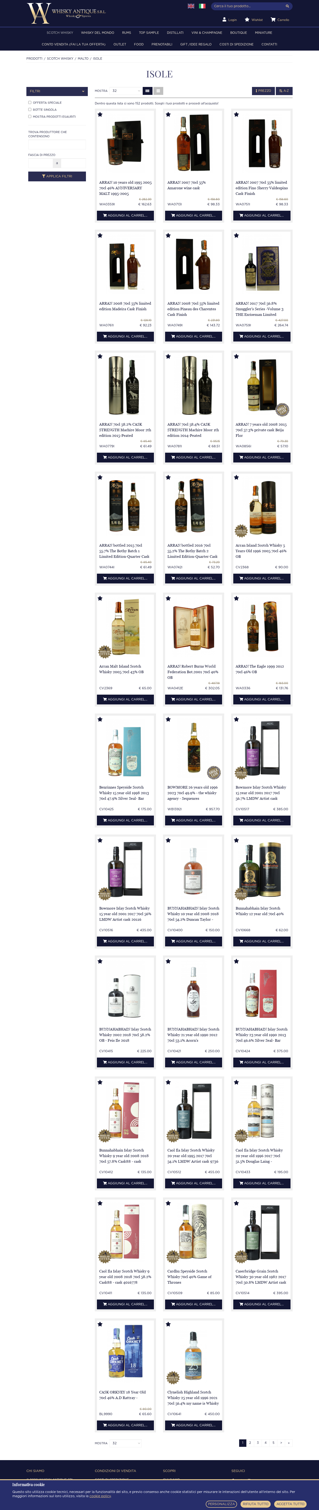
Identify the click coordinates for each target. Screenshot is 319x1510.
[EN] (191, 6)
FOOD (139, 44)
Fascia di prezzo (41, 155)
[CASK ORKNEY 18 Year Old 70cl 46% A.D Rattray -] (125, 1353)
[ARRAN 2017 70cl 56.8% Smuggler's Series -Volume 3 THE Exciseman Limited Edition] (262, 264)
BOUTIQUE (238, 32)
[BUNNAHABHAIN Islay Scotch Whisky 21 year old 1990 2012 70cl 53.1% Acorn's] (194, 990)
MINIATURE (263, 32)
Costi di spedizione (237, 44)
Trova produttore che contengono (47, 134)
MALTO (83, 58)
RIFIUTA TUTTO (256, 1504)
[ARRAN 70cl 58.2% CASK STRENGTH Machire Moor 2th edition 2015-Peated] (125, 385)
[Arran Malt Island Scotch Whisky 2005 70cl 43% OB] (125, 627)
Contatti (269, 44)
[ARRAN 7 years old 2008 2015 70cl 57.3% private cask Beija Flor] (262, 385)
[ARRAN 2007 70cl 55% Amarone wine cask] (193, 143)
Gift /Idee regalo (196, 44)
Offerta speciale (47, 102)
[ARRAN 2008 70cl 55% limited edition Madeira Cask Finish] (125, 264)
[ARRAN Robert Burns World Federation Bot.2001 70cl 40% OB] (194, 627)
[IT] (202, 6)
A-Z (286, 90)
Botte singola (45, 109)
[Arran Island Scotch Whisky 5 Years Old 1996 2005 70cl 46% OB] (262, 506)
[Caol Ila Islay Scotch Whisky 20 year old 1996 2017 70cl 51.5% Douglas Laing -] (262, 1111)
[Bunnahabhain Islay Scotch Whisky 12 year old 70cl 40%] (262, 869)
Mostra (101, 91)
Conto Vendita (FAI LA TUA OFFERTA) (74, 44)
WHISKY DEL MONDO (97, 32)
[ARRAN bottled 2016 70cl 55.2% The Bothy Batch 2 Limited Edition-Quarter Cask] (193, 506)
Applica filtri (58, 176)
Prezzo (264, 90)
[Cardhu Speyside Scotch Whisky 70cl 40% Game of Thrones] (193, 1232)
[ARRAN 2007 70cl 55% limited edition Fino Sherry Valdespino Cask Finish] (262, 143)
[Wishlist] (104, 114)
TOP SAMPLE (149, 32)
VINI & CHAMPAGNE (206, 32)
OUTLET (119, 44)
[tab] (57, 91)
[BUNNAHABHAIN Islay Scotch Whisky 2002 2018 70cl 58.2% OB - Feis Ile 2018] (125, 990)
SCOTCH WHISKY (60, 32)
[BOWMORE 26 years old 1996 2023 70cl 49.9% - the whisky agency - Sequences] (193, 748)
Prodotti (34, 58)
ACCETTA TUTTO (290, 1504)
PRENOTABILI (162, 44)
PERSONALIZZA (221, 1504)
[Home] (102, 13)
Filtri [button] (35, 91)
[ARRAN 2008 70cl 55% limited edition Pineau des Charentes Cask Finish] (193, 264)
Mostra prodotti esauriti (54, 116)
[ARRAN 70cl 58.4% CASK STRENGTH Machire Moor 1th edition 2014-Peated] (193, 385)
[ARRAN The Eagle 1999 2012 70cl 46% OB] (262, 627)
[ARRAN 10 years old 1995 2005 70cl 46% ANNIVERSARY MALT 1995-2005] (125, 143)
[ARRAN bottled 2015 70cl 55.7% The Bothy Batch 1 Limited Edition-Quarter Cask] (125, 506)
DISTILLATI (175, 32)
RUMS (126, 32)
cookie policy (100, 1496)
